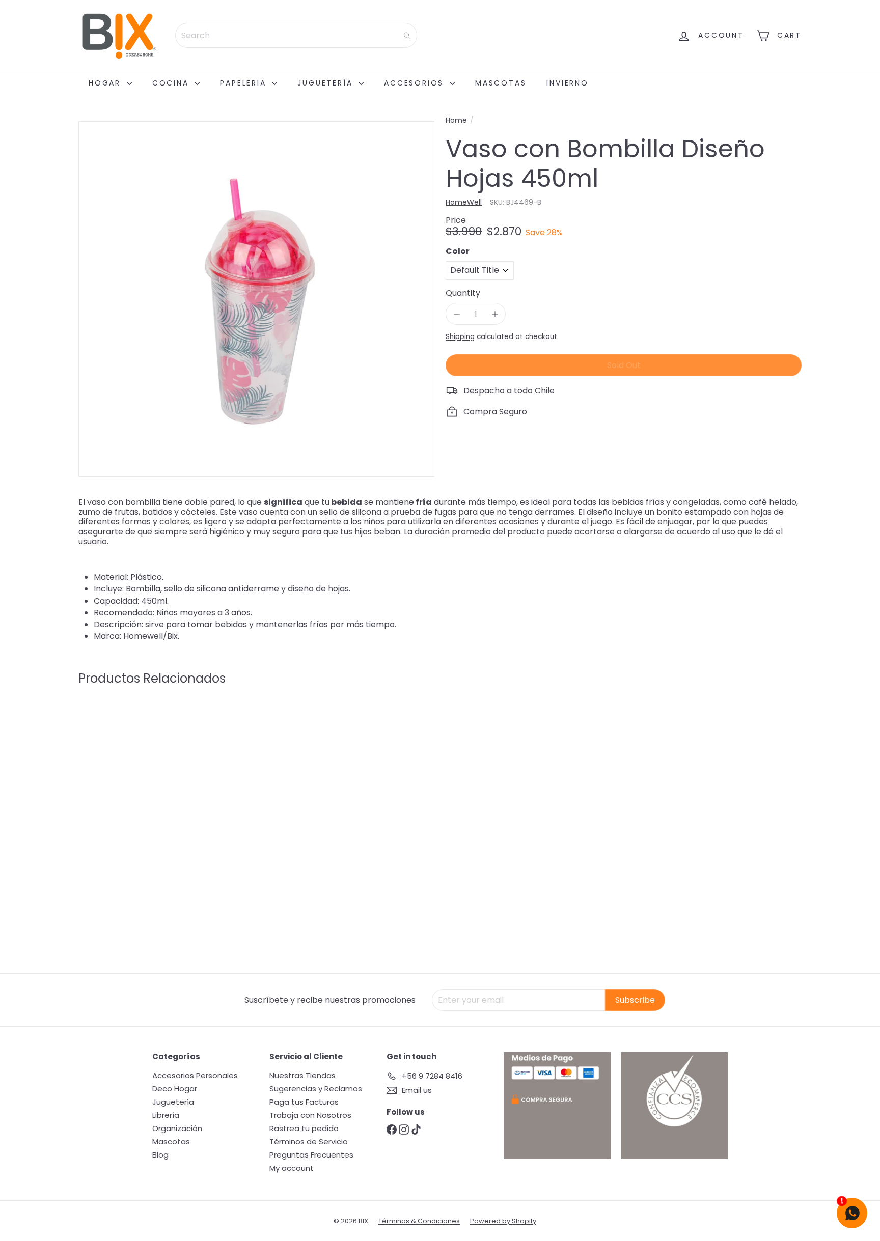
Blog (160, 1154)
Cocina (172, 83)
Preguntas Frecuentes (311, 1154)
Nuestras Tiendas (302, 1075)
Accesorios (415, 83)
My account (291, 1168)
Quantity (463, 293)
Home (456, 120)
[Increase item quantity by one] (495, 314)
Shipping (460, 337)
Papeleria (244, 83)
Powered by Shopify (503, 1221)
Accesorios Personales (195, 1075)
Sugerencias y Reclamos (315, 1088)
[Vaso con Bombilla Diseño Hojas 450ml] (134, 792)
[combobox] (296, 35)
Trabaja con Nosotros (310, 1115)
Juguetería (326, 83)
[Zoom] (256, 299)
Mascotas (500, 83)
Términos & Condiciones (419, 1221)
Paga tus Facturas (304, 1101)
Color (458, 251)
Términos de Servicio (308, 1141)
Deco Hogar (174, 1088)
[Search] (407, 35)
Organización (177, 1128)
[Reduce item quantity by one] (457, 314)
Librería (165, 1115)
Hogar (106, 83)
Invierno (567, 83)
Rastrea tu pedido (304, 1128)
